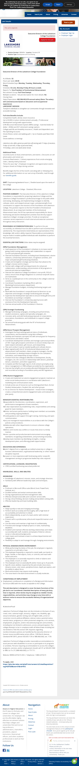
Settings (69, 4)
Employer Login (67, 35)
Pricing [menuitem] (30, 719)
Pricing (55, 14)
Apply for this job (47, 40)
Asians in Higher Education (22, 759)
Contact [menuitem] (31, 725)
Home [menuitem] (30, 709)
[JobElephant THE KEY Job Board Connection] (61, 704)
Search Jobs (38, 14)
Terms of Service (9, 4)
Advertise (64, 14)
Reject (58, 4)
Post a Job (68, 22)
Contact (73, 14)
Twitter (8, 750)
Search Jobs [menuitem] (32, 712)
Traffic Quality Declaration (25, 7)
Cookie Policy (35, 5)
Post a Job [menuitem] (31, 732)
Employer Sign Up (67, 33)
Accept (48, 4)
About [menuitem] (30, 715)
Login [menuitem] (30, 728)
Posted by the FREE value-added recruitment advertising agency (17, 689)
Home (29, 14)
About (48, 14)
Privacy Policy (32, 761)
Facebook (4, 750)
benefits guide (11, 175)
